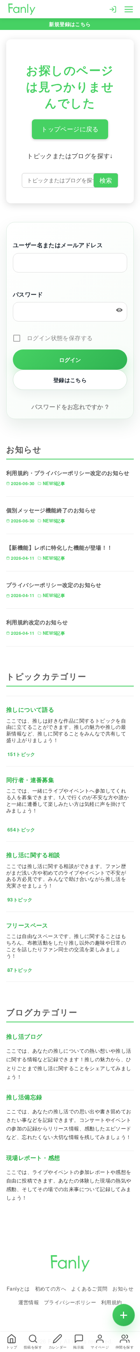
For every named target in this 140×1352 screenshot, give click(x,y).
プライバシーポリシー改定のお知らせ (54, 585)
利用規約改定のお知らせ (37, 622)
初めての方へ (50, 1288)
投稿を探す (33, 1347)
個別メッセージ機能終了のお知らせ (51, 510)
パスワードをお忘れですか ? (70, 406)
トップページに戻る (70, 129)
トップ (11, 1347)
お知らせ (122, 1288)
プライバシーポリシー (70, 1302)
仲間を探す (125, 1347)
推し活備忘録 (24, 1097)
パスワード (28, 294)
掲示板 (78, 1347)
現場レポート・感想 (33, 1157)
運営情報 (28, 1302)
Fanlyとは (18, 1288)
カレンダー (58, 1347)
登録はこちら (70, 380)
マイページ (100, 1347)
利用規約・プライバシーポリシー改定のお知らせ (68, 473)
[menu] (128, 8)
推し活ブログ (24, 1036)
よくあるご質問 (89, 1288)
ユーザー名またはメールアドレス (58, 245)
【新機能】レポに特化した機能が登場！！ (59, 547)
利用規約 (111, 1302)
